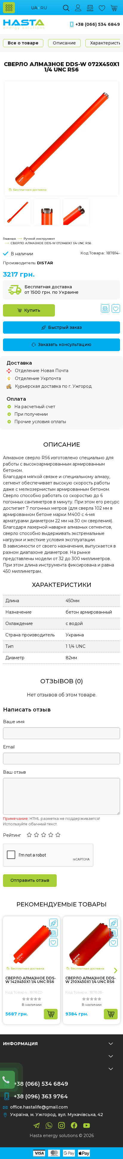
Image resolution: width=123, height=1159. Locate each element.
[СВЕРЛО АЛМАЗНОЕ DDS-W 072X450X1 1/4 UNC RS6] (61, 138)
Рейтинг (12, 835)
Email (9, 747)
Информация (20, 1044)
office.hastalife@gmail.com (39, 1107)
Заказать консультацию (64, 344)
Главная (9, 239)
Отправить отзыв (29, 880)
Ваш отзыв (14, 772)
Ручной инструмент (39, 239)
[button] (29, 835)
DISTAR (45, 262)
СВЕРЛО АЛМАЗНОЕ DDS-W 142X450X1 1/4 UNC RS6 (30, 980)
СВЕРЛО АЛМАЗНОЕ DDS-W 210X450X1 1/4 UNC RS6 (90, 980)
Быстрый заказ (65, 327)
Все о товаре (23, 43)
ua (34, 8)
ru (43, 8)
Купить (32, 310)
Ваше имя (13, 721)
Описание (64, 43)
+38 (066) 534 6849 (98, 24)
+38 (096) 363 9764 (41, 1096)
